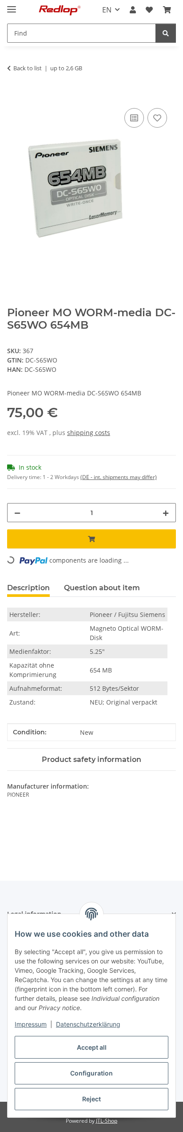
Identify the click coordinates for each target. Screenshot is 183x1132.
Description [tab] (28, 588)
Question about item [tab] (102, 588)
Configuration (91, 1073)
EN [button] (106, 10)
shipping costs (88, 432)
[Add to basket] (14, 96)
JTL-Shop (106, 1120)
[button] (133, 10)
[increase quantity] (165, 513)
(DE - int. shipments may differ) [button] (118, 477)
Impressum (31, 1024)
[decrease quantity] (17, 513)
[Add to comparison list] (134, 118)
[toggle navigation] (11, 5)
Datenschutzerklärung (88, 1024)
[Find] (165, 33)
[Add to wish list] (157, 118)
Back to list (27, 68)
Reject (91, 1099)
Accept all (92, 1047)
